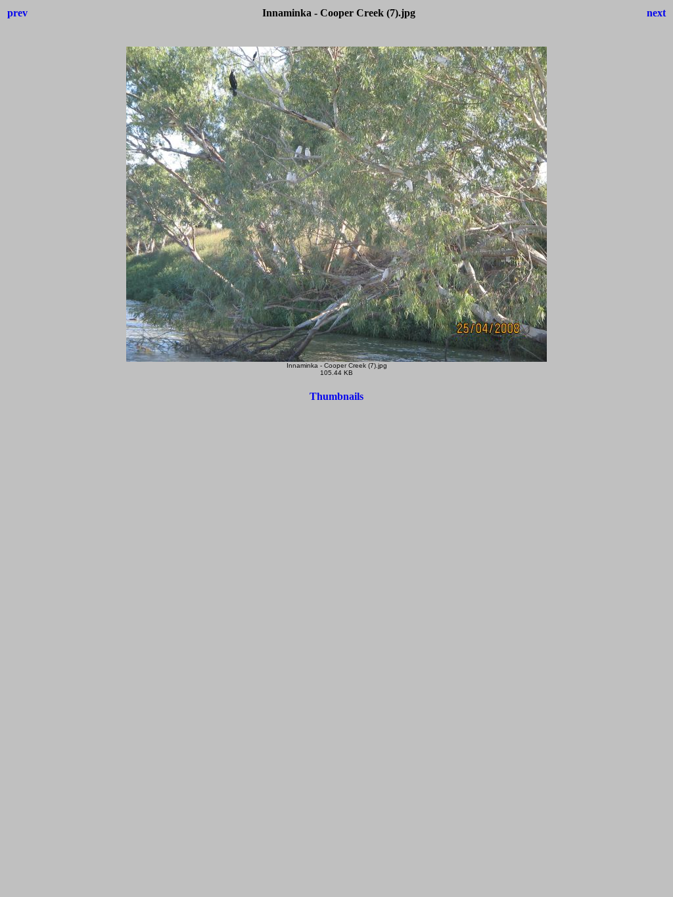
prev (17, 12)
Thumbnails (336, 396)
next (656, 12)
